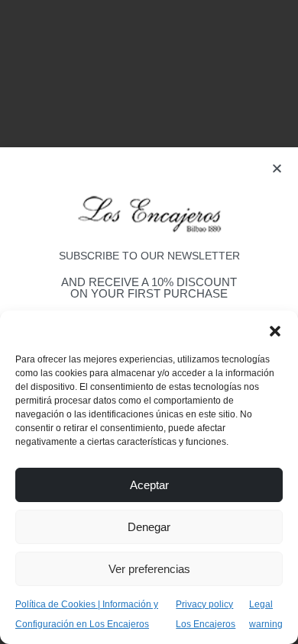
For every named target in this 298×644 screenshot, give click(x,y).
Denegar (149, 526)
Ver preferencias (149, 568)
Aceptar (149, 484)
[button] (275, 329)
